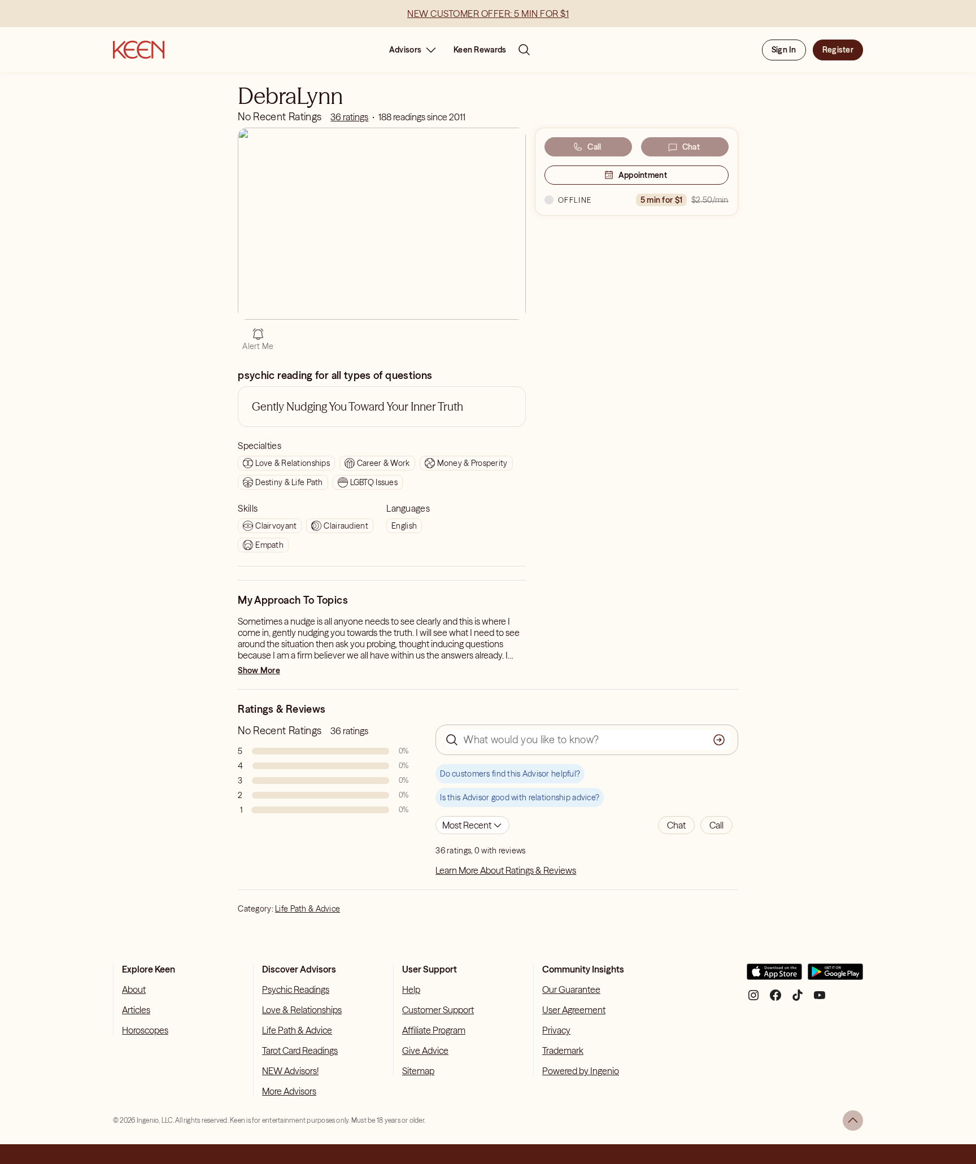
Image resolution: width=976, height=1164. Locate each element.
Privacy (556, 1030)
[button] (676, 825)
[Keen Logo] (138, 50)
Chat (691, 147)
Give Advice (425, 1050)
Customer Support (438, 1009)
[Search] (524, 49)
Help (411, 989)
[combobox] (472, 825)
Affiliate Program (433, 1030)
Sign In (784, 50)
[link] (349, 117)
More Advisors (289, 1091)
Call (594, 147)
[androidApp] (835, 976)
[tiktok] (797, 999)
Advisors (405, 50)
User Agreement (573, 1009)
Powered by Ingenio (580, 1070)
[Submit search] (719, 740)
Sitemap (418, 1070)
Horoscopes (145, 1030)
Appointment (642, 175)
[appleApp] (774, 976)
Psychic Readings (295, 989)
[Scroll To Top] (853, 1120)
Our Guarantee (571, 989)
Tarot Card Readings (300, 1050)
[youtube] (819, 999)
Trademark (562, 1050)
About (134, 989)
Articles (136, 1009)
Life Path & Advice (307, 909)
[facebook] (775, 999)
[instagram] (753, 999)
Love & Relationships (302, 1009)
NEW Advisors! (290, 1070)
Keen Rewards (480, 50)
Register (837, 50)
